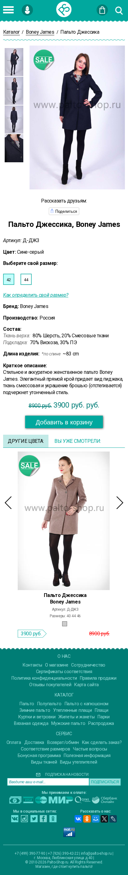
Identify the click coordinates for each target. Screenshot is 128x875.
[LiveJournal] (113, 819)
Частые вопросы (90, 749)
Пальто (27, 703)
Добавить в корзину (64, 422)
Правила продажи (98, 678)
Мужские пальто (68, 723)
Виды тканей (44, 762)
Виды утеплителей (78, 762)
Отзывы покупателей (50, 684)
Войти (37, 7)
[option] (14, 62)
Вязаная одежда (31, 723)
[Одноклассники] (87, 819)
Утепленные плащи (72, 710)
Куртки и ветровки (36, 717)
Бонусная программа (39, 755)
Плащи (101, 710)
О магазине (56, 665)
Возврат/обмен (63, 742)
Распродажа (101, 723)
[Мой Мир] (95, 819)
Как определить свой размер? (35, 295)
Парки (104, 717)
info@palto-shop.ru (96, 853)
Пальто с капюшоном (87, 703)
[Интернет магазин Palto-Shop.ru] (64, 9)
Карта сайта (86, 684)
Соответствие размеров (45, 749)
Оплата (14, 742)
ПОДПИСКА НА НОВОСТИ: (67, 774)
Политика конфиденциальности (44, 678)
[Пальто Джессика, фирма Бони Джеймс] (64, 520)
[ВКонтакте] (78, 819)
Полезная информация (87, 755)
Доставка (34, 742)
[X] (104, 819)
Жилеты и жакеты (76, 717)
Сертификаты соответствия (64, 671)
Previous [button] (8, 502)
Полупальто (49, 703)
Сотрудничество (88, 665)
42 (9, 279)
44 (26, 279)
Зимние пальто (35, 710)
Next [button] (120, 502)
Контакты (32, 665)
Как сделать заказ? (102, 742)
